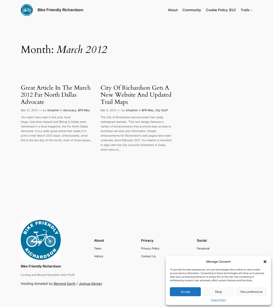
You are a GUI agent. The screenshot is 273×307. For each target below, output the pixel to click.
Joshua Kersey (90, 284)
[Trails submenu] (251, 10)
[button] (265, 262)
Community (191, 10)
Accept (185, 291)
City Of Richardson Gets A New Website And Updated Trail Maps (136, 95)
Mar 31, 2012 (29, 110)
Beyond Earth (65, 284)
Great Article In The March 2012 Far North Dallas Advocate (56, 95)
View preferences (251, 291)
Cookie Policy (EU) (221, 10)
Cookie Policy (218, 299)
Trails (245, 10)
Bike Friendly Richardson (60, 9)
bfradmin (53, 110)
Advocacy (69, 110)
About (173, 10)
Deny (218, 291)
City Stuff (161, 110)
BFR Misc (84, 110)
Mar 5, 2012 (108, 110)
